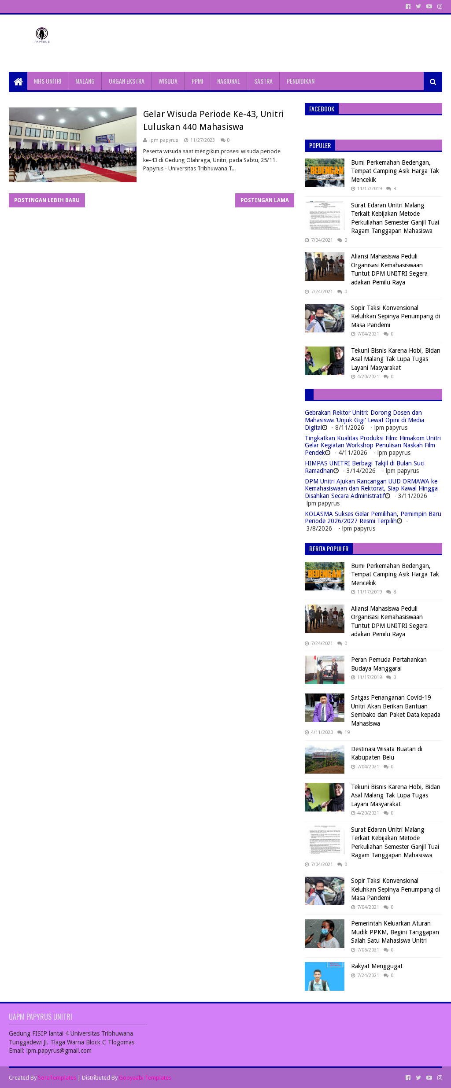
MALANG (85, 80)
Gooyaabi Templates (145, 1077)
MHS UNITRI (47, 80)
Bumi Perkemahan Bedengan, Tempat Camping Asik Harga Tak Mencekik (395, 171)
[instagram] (439, 6)
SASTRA (263, 80)
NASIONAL (228, 80)
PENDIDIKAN (300, 80)
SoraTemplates (57, 1077)
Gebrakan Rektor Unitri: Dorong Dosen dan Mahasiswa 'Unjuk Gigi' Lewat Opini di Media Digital (364, 420)
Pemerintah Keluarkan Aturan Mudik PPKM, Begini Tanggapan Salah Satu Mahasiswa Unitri (395, 932)
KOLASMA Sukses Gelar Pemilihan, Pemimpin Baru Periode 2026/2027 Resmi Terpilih (373, 517)
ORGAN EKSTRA (126, 80)
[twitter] (418, 6)
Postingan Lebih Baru (47, 200)
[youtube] (429, 6)
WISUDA (168, 80)
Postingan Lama (264, 200)
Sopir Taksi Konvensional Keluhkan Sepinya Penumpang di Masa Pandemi (395, 316)
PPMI (197, 80)
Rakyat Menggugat (377, 966)
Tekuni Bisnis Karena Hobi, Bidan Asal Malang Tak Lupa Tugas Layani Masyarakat (395, 359)
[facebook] (408, 6)
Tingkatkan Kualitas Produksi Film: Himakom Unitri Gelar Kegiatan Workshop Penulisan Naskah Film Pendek (373, 446)
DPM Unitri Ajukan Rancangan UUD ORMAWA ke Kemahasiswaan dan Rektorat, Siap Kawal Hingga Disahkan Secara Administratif (371, 489)
